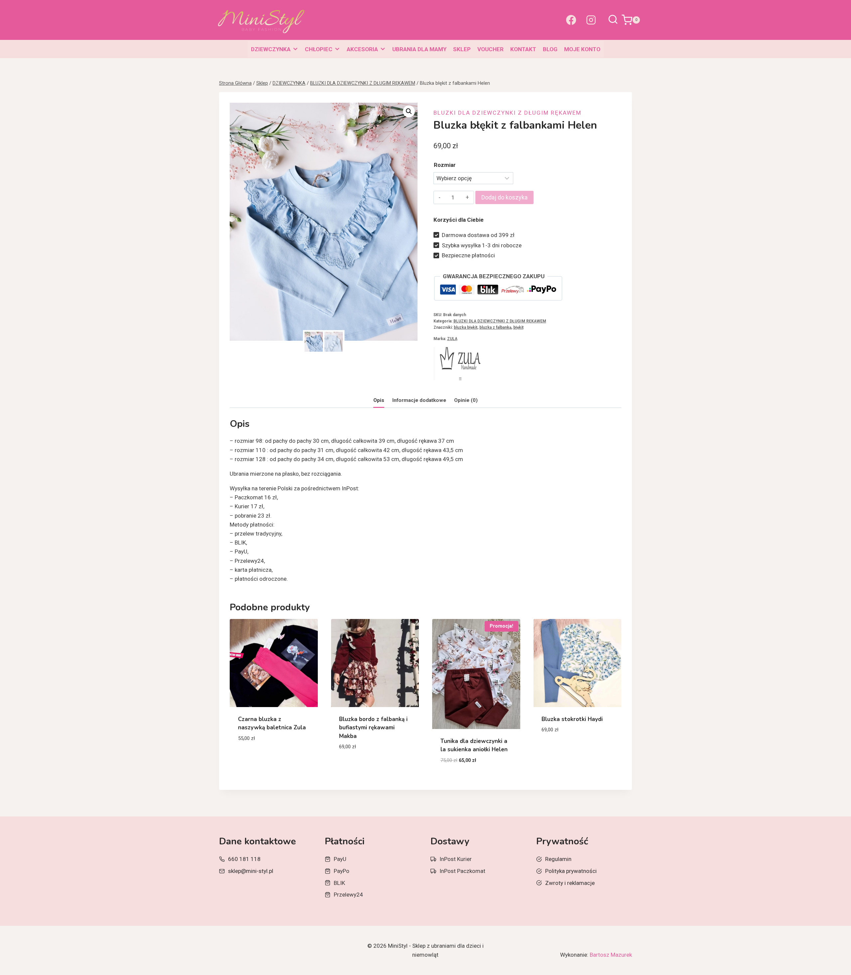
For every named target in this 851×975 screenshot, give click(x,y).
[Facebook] (571, 20)
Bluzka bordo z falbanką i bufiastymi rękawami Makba (373, 727)
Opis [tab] (378, 400)
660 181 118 (244, 859)
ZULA (452, 338)
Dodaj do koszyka (504, 197)
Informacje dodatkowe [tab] (419, 400)
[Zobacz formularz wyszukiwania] (613, 20)
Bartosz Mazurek (611, 954)
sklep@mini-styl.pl (250, 871)
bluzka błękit (465, 327)
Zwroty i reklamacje (570, 883)
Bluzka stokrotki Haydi (572, 719)
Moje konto (582, 49)
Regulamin (558, 859)
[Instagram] (591, 20)
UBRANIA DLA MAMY (419, 49)
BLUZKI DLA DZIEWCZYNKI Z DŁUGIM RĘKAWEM (507, 112)
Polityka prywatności (571, 871)
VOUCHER (490, 49)
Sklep (462, 49)
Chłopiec (318, 49)
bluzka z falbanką (495, 327)
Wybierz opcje (257, 758)
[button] (409, 111)
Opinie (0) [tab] (466, 400)
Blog (550, 49)
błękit (518, 327)
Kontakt (523, 49)
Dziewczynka (271, 49)
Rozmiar (445, 165)
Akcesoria (362, 49)
